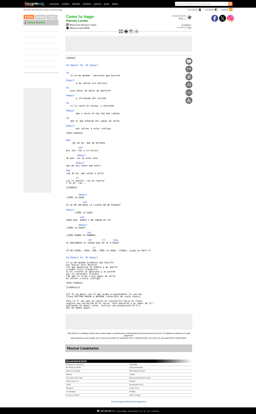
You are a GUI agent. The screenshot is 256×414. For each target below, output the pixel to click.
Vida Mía (133, 364)
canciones (54, 4)
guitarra (97, 4)
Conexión (209, 9)
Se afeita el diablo (73, 367)
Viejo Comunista (136, 367)
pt (148, 411)
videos (115, 4)
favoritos (87, 4)
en (144, 411)
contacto (155, 411)
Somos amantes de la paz (140, 378)
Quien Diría (134, 388)
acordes (65, 4)
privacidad (133, 411)
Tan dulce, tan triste (74, 378)
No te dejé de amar (137, 371)
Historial (52, 17)
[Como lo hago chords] (120, 401)
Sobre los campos (73, 371)
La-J (189, 27)
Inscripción (193, 9)
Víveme (132, 381)
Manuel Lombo (77, 21)
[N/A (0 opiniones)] (179, 16)
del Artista (40, 17)
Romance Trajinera (75, 364)
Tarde (68, 385)
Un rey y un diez (73, 395)
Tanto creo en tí (72, 381)
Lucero (132, 374)
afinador (76, 4)
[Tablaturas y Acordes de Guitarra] (35, 5)
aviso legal (121, 411)
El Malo (132, 392)
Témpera (69, 388)
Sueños (69, 374)
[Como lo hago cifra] (138, 401)
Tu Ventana (71, 392)
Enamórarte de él (136, 385)
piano (106, 4)
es (140, 411)
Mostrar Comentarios (83, 348)
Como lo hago (80, 16)
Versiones (29, 17)
